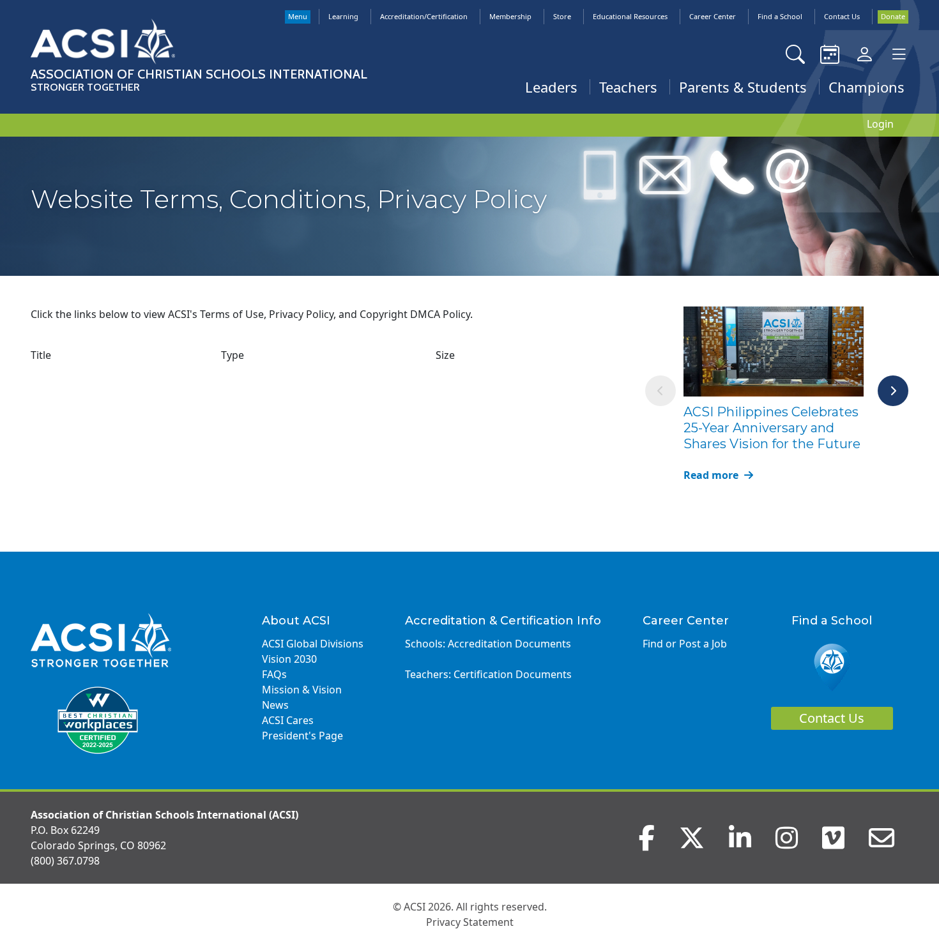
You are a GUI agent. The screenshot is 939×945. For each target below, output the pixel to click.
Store (562, 16)
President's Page (302, 736)
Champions (866, 86)
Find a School (780, 16)
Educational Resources (630, 16)
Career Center (712, 16)
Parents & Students (743, 86)
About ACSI (296, 621)
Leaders (551, 86)
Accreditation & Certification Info (503, 621)
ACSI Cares (288, 720)
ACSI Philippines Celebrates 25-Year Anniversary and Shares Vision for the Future (771, 427)
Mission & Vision (302, 690)
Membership (510, 16)
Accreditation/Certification (424, 16)
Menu (297, 16)
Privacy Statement (470, 922)
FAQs (274, 674)
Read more (712, 475)
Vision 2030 (289, 659)
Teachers (628, 86)
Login (880, 124)
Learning (343, 16)
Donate (893, 16)
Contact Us (842, 16)
